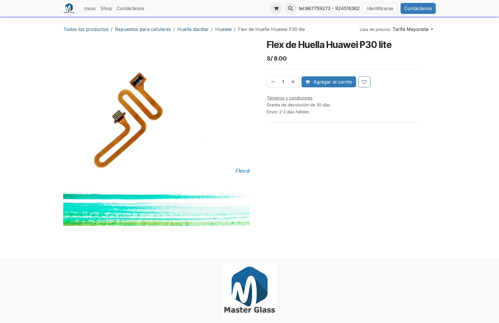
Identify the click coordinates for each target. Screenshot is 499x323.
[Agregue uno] (293, 82)
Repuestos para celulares (143, 29)
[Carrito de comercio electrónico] (276, 8)
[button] (290, 8)
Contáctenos (418, 8)
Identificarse (380, 8)
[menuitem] (90, 8)
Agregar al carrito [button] (332, 82)
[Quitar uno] (272, 82)
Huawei (223, 29)
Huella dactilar (193, 29)
